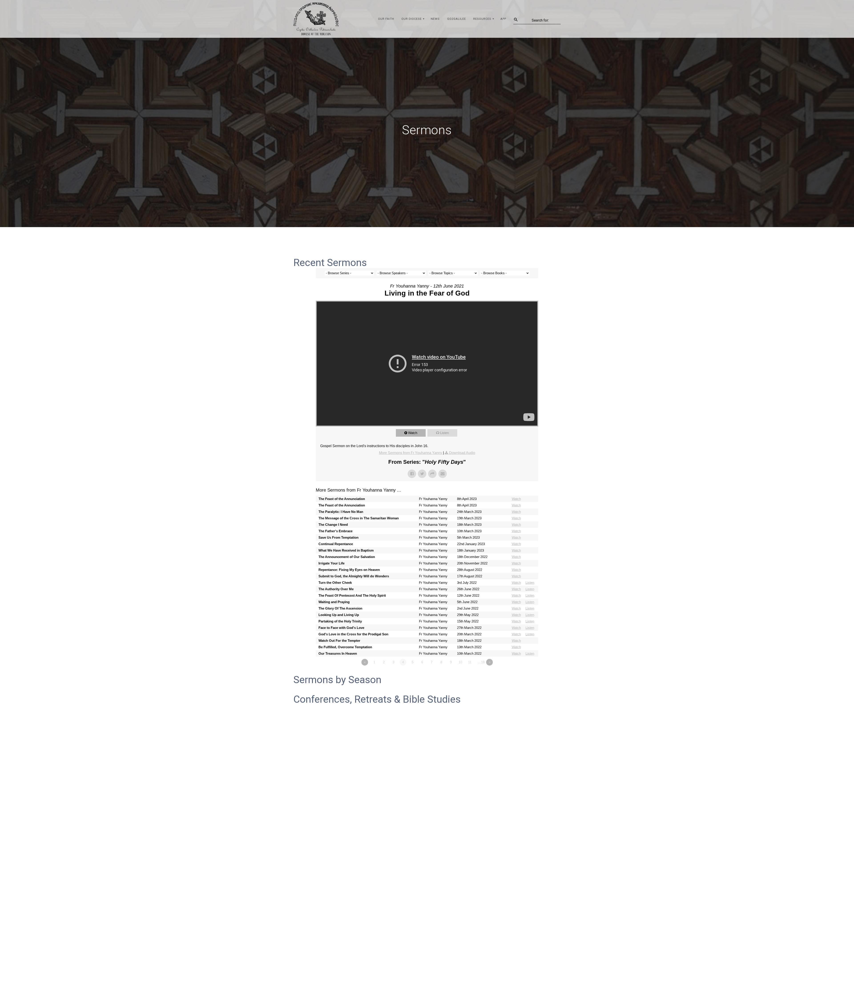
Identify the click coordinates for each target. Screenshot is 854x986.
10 (460, 662)
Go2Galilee (456, 18)
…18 (481, 662)
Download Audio (462, 453)
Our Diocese (411, 18)
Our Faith (386, 18)
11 (469, 662)
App (503, 18)
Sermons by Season (337, 680)
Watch (412, 433)
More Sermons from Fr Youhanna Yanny (411, 453)
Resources (482, 18)
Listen (444, 433)
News (435, 18)
